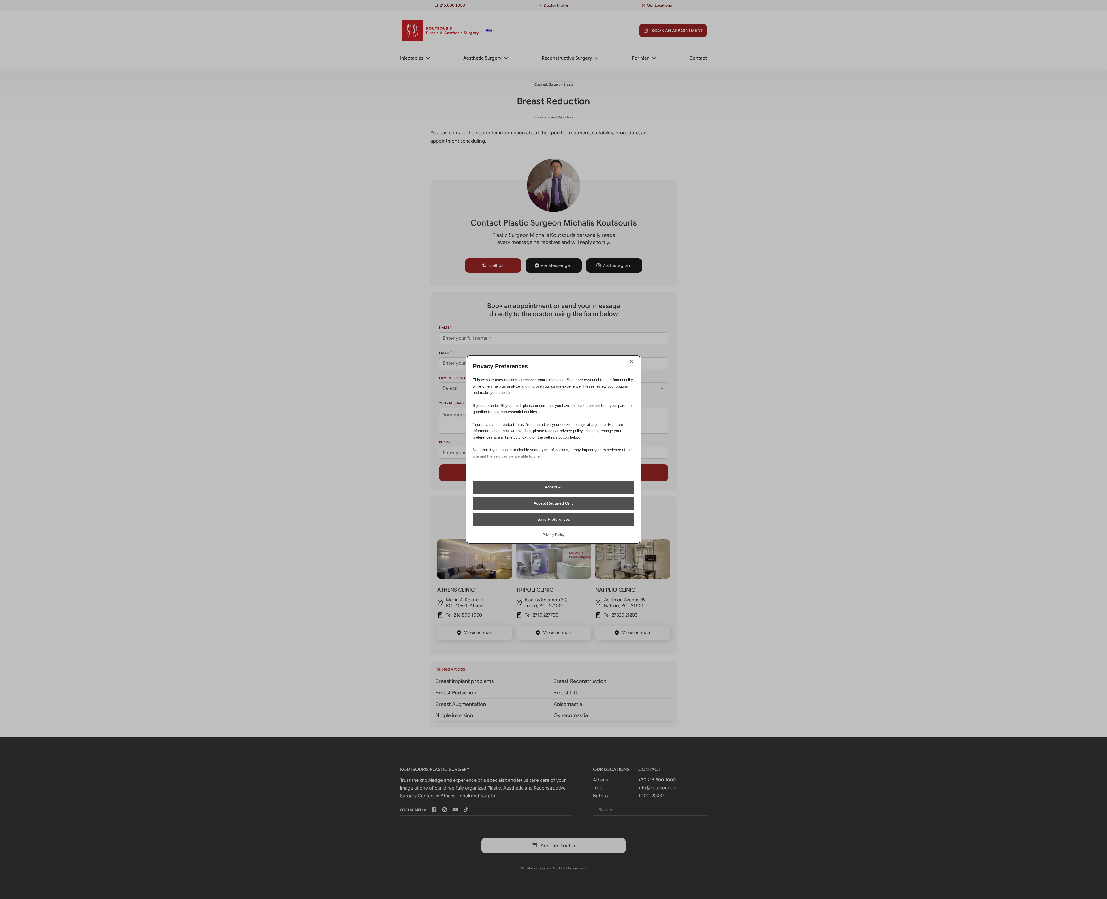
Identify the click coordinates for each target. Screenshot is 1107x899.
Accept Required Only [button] (553, 503)
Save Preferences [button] (553, 519)
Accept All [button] (553, 487)
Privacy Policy (553, 535)
